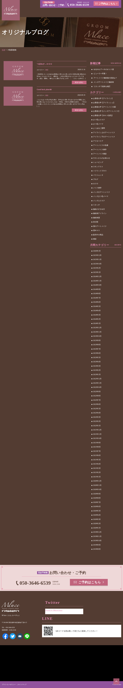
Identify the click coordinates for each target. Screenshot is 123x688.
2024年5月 (97, 306)
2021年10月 (97, 438)
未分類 (95, 222)
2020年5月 (97, 511)
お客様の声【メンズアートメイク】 (106, 111)
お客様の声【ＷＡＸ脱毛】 (103, 115)
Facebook (5, 636)
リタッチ (96, 205)
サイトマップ (22, 684)
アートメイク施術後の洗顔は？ (105, 78)
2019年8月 (97, 549)
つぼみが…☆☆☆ (44, 64)
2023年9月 (97, 340)
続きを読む (79, 82)
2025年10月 (97, 264)
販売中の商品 (98, 235)
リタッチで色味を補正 (102, 86)
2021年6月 (97, 455)
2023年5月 (97, 357)
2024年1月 (97, 323)
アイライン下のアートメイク (104, 137)
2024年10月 (97, 285)
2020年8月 (97, 498)
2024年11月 (97, 281)
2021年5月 (97, 460)
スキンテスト (98, 167)
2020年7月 (97, 502)
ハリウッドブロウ (100, 171)
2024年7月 (97, 298)
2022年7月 (97, 400)
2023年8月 (97, 345)
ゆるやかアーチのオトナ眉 (104, 69)
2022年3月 (97, 417)
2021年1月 (97, 477)
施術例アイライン (100, 213)
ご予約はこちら (106, 3)
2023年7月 (97, 349)
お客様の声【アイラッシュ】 (104, 103)
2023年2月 (97, 370)
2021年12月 (97, 430)
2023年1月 (97, 374)
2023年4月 (97, 362)
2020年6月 (97, 506)
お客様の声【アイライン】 (103, 98)
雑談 (46, 70)
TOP (3, 50)
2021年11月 (97, 434)
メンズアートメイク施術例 (104, 82)
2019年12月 (97, 532)
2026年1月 (97, 251)
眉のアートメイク (100, 226)
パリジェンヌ (98, 175)
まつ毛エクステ (99, 120)
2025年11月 (97, 259)
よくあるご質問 (99, 128)
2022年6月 (97, 404)
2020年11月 (97, 485)
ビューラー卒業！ (100, 74)
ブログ (95, 179)
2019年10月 (97, 540)
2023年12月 (97, 328)
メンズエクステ (99, 201)
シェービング (98, 162)
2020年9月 (97, 494)
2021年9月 (97, 443)
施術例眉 (96, 218)
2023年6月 (97, 353)
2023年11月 (97, 332)
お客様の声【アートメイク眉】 (105, 107)
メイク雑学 (97, 188)
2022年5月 (97, 409)
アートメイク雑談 (100, 154)
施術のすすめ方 (99, 209)
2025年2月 (97, 268)
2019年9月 (97, 545)
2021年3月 (97, 468)
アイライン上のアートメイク (104, 132)
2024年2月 (97, 319)
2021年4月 (97, 464)
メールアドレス (20, 636)
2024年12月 (97, 276)
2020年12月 (97, 481)
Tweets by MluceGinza (53, 610)
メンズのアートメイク (101, 192)
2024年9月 (97, 289)
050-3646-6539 (79, 4)
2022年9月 (97, 391)
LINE (27, 636)
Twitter (13, 636)
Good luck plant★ (44, 89)
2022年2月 (97, 421)
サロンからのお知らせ (101, 158)
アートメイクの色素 (100, 145)
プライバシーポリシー (9, 684)
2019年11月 (97, 536)
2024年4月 (97, 310)
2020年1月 (97, 528)
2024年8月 (97, 293)
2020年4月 (97, 515)
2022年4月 (97, 413)
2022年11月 (97, 383)
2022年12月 (97, 379)
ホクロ (95, 184)
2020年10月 (97, 489)
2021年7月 (97, 451)
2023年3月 (97, 366)
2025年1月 (97, 272)
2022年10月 (97, 387)
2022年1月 (97, 426)
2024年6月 (97, 302)
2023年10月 (97, 336)
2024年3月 (97, 315)
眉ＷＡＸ (96, 230)
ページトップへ (116, 681)
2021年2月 (97, 472)
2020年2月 (97, 523)
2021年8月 (97, 447)
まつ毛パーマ (98, 124)
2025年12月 (97, 255)
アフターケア (98, 141)
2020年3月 (97, 519)
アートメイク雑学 (100, 149)
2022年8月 (97, 396)
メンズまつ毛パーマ (100, 196)
